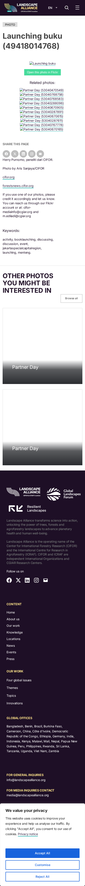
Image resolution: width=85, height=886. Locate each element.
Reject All (42, 876)
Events (11, 652)
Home (11, 612)
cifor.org (9, 177)
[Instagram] (32, 154)
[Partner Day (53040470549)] (42, 90)
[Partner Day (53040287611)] (42, 120)
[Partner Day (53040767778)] (42, 125)
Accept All (42, 853)
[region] (42, 844)
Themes (12, 688)
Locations (13, 639)
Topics (11, 695)
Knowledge (15, 632)
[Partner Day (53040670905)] (42, 107)
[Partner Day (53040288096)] (42, 103)
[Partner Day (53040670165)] (42, 129)
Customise (42, 865)
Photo (10, 24)
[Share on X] (15, 154)
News (11, 645)
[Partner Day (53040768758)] (42, 94)
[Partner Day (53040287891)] (42, 112)
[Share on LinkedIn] (23, 154)
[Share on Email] (40, 154)
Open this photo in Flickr (42, 72)
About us (13, 619)
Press (10, 659)
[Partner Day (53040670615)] (42, 116)
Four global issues (19, 680)
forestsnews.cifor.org (18, 186)
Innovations (15, 703)
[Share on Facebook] (6, 154)
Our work (13, 625)
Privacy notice (28, 834)
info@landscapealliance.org (26, 780)
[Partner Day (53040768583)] (42, 99)
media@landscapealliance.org (28, 795)
